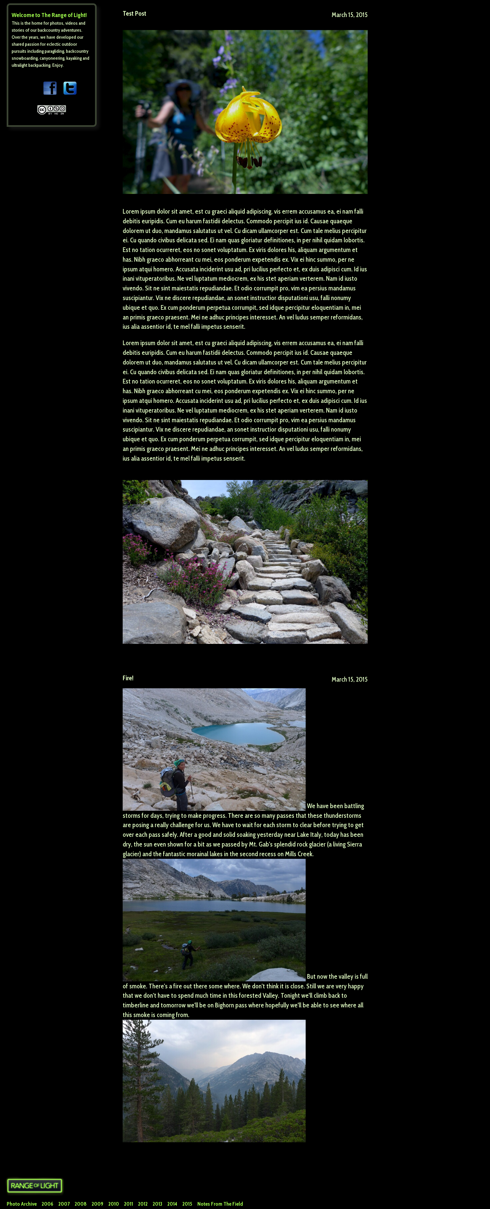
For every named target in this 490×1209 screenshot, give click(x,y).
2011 (128, 1204)
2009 (97, 1204)
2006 (47, 1204)
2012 (143, 1204)
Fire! (128, 678)
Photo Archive (22, 1204)
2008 (81, 1204)
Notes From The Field (220, 1204)
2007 (64, 1204)
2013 (157, 1204)
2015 (187, 1204)
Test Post (134, 13)
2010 (113, 1204)
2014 (172, 1204)
